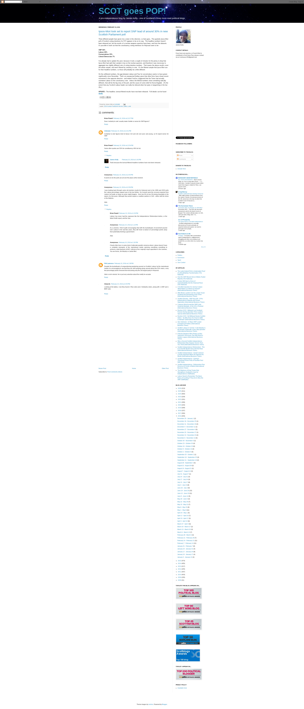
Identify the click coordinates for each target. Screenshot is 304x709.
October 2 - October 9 (184, 452)
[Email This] (101, 97)
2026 (180, 388)
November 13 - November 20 (187, 435)
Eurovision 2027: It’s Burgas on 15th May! (190, 207)
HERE (101, 94)
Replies (108, 155)
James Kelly (114, 159)
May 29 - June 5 (182, 499)
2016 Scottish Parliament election (113, 106)
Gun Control (181, 262)
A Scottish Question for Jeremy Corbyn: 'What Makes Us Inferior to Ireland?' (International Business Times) (190, 288)
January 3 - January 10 (185, 557)
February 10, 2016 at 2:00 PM (120, 284)
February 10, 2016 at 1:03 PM (128, 213)
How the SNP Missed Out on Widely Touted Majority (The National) (191, 277)
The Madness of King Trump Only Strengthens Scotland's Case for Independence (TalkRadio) (188, 372)
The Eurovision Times (185, 206)
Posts (180, 155)
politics (126, 106)
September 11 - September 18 (187, 460)
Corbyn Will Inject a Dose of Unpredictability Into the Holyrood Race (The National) (190, 282)
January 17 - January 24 (185, 552)
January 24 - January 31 (185, 549)
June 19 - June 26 (183, 490)
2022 (180, 399)
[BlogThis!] (103, 97)
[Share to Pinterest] (110, 97)
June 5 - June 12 (183, 496)
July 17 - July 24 (182, 479)
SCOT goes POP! (132, 11)
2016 (180, 416)
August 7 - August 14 (184, 471)
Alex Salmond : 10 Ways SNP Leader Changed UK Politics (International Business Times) (190, 323)
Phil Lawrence (109, 263)
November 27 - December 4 (186, 429)
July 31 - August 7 (183, 474)
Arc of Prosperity (184, 220)
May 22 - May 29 (182, 502)
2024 (180, 394)
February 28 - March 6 (184, 535)
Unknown (107, 131)
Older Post (165, 368)
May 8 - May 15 (182, 507)
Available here (182, 688)
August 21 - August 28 (184, 465)
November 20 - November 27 (187, 432)
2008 (180, 580)
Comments (182, 159)
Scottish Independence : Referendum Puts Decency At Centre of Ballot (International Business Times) (191, 366)
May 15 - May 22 (182, 504)
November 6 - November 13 (186, 438)
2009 (180, 577)
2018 (180, 410)
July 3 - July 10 (182, 485)
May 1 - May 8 (182, 510)
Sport (179, 260)
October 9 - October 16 (184, 449)
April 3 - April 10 (182, 521)
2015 (180, 561)
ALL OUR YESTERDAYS (185, 179)
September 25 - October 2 (185, 454)
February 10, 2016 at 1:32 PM (128, 242)
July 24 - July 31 (182, 477)
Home (134, 368)
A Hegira (180, 235)
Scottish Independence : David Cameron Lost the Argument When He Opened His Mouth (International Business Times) (191, 354)
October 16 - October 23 (185, 446)
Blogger (164, 704)
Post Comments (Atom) (114, 372)
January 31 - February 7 (185, 546)
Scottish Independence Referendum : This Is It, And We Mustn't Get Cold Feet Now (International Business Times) (191, 348)
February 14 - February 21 (186, 540)
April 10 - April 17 (183, 518)
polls (129, 106)
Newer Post (102, 368)
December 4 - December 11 (186, 427)
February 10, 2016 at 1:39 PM (123, 263)
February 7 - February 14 (185, 543)
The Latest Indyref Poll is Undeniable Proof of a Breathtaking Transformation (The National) (191, 272)
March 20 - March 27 (184, 527)
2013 (180, 566)
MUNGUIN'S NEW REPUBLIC (188, 178)
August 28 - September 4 (185, 463)
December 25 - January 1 (185, 418)
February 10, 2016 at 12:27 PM (123, 118)
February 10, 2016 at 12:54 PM (123, 145)
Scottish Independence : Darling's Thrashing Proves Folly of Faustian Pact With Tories (190, 360)
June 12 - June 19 (183, 493)
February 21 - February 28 (186, 538)
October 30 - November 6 (185, 441)
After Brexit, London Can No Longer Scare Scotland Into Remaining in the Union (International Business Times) (191, 294)
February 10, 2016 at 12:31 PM (121, 131)
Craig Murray (182, 192)
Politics (180, 255)
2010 (180, 574)
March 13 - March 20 (184, 529)
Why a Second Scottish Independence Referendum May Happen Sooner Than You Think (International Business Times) (191, 342)
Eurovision (181, 257)
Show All (203, 247)
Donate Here (182, 169)
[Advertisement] (134, 348)
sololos (151, 704)
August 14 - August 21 (184, 468)
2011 (180, 572)
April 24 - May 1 (182, 513)
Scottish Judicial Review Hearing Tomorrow (190, 193)
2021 (180, 402)
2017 (180, 413)
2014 (180, 563)
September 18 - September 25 (187, 457)
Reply (106, 124)
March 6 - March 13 (183, 532)
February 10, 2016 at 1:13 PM (128, 225)
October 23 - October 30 (185, 443)
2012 (180, 569)
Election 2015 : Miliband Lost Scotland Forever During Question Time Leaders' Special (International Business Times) (190, 312)
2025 (180, 391)
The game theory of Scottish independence (190, 221)
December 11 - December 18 (186, 424)
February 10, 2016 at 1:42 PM (131, 159)
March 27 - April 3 (183, 524)
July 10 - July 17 (182, 482)
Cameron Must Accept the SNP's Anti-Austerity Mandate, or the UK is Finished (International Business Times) (190, 306)
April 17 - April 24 (183, 515)
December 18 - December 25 (187, 421)
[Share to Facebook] (107, 97)
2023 (180, 397)
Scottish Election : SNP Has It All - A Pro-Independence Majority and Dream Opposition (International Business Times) (191, 300)
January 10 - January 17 (185, 554)
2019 (180, 408)
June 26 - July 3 (182, 488)
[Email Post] (124, 104)
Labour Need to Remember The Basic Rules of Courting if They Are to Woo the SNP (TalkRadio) (190, 377)
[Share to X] (105, 97)
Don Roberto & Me (184, 234)
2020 (180, 405)
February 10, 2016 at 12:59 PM (123, 187)
